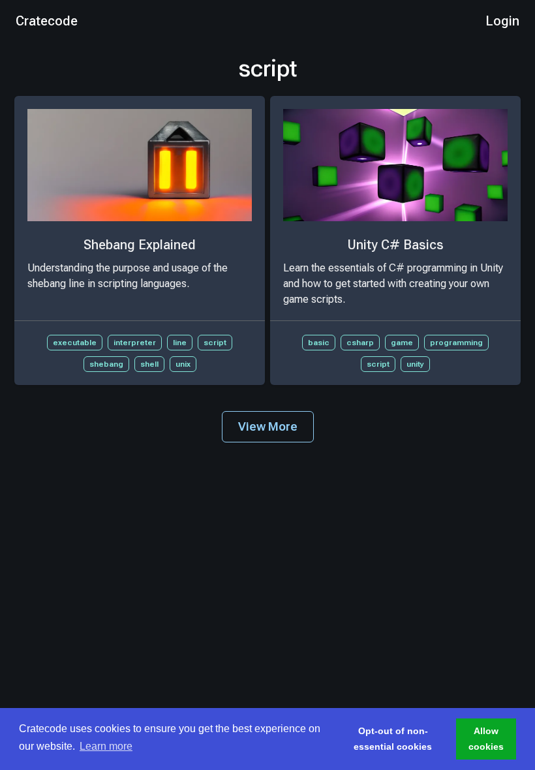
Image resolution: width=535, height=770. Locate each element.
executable (75, 342)
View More (268, 426)
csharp (360, 342)
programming (456, 342)
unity (415, 364)
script (215, 342)
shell (149, 364)
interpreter (135, 342)
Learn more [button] (106, 746)
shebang (106, 364)
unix (183, 364)
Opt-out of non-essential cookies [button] (393, 739)
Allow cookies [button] (486, 739)
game (402, 342)
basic (318, 342)
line (180, 342)
